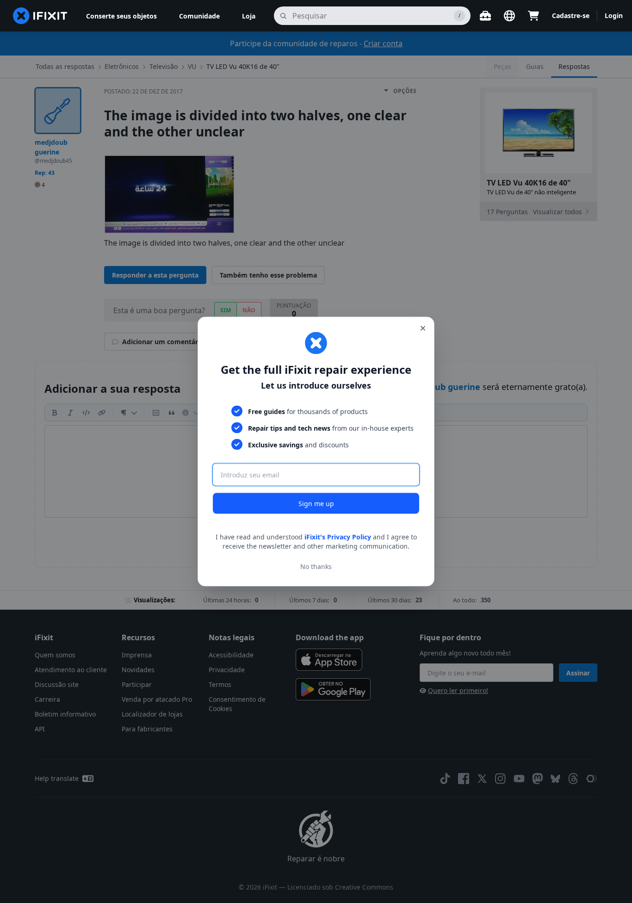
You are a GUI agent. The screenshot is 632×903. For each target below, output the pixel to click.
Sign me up (316, 503)
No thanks (316, 566)
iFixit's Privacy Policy (337, 536)
